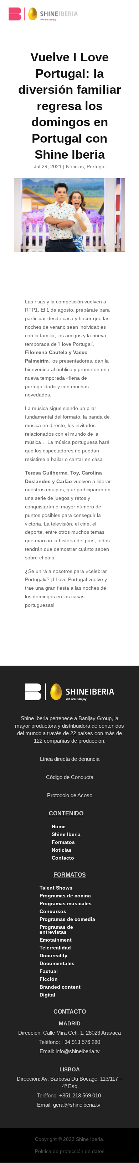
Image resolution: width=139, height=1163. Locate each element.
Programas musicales (66, 903)
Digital (47, 994)
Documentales (57, 963)
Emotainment (56, 939)
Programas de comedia (67, 919)
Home (59, 826)
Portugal (96, 166)
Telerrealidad (55, 947)
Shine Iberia (66, 834)
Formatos (63, 842)
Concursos (53, 911)
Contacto (63, 857)
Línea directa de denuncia (69, 759)
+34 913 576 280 (80, 1042)
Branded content (60, 986)
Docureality (53, 955)
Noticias (75, 166)
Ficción (49, 979)
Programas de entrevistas (56, 929)
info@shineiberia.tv (78, 1051)
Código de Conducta (69, 777)
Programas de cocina (65, 895)
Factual (49, 971)
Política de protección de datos (69, 1151)
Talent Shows (56, 887)
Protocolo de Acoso (69, 795)
